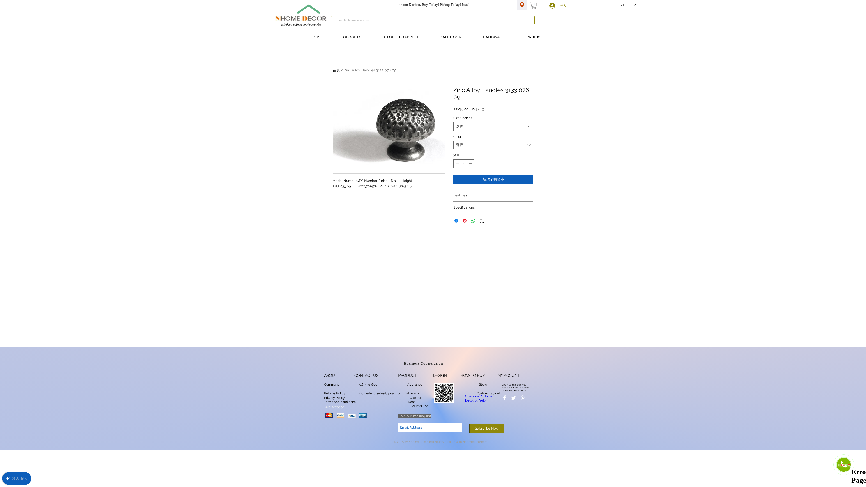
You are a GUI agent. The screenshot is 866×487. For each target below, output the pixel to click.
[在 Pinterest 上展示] (465, 220)
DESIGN (440, 375)
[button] (534, 5)
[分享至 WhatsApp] (473, 220)
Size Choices (463, 118)
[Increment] (470, 164)
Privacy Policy (335, 398)
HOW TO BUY (475, 375)
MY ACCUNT (508, 375)
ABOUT (331, 375)
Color (458, 136)
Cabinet (415, 398)
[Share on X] (482, 220)
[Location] (522, 5)
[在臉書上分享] (456, 220)
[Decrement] (457, 164)
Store (484, 384)
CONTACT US (366, 375)
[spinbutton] (464, 164)
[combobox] (493, 126)
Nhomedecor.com (475, 441)
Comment (332, 384)
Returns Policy (334, 393)
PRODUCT (407, 375)
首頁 (336, 70)
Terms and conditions (340, 402)
